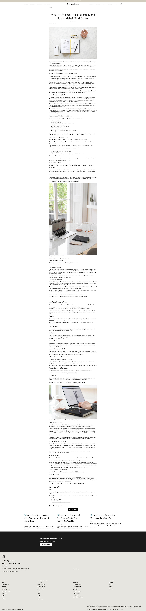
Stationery (4, 593)
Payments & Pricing (77, 586)
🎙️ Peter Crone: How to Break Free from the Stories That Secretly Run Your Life (68, 518)
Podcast (39, 595)
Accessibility (75, 595)
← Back (50, 7)
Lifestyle (4, 595)
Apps (39, 591)
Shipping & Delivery (77, 584)
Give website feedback (78, 597)
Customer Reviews (41, 584)
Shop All (4, 582)
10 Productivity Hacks (56, 499)
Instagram (111, 582)
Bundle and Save (5, 584)
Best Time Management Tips (58, 500)
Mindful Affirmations (6, 589)
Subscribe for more (45, 544)
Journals (4, 586)
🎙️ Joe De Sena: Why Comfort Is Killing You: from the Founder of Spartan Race (36, 518)
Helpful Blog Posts (41, 586)
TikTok (110, 584)
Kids (3, 597)
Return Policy (76, 588)
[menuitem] (45, 4)
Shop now (51, 300)
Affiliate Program (41, 588)
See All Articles (72, 509)
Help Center (75, 582)
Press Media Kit (41, 589)
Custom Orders (76, 593)
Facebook (111, 589)
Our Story (40, 582)
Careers (39, 597)
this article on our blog (72, 372)
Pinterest (110, 586)
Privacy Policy (76, 589)
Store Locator (41, 599)
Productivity (4, 588)
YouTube (110, 588)
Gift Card (4, 599)
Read (39, 593)
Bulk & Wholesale (76, 591)
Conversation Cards (6, 591)
